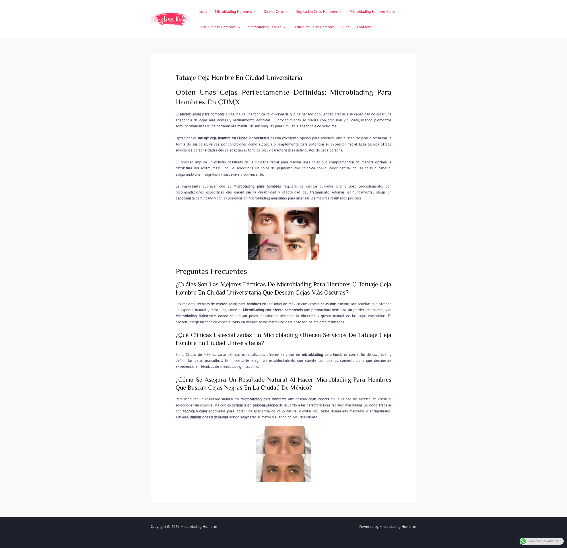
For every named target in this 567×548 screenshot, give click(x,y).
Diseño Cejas (274, 11)
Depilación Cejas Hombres (317, 11)
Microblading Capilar (264, 27)
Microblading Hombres (233, 11)
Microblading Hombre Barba (373, 11)
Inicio (203, 11)
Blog (346, 27)
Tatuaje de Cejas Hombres (314, 27)
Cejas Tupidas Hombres (217, 27)
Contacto (364, 27)
